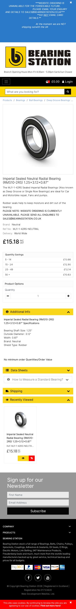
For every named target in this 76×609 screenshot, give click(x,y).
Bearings (20, 100)
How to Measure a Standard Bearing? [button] (37, 379)
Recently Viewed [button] (21, 399)
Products (7, 100)
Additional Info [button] (20, 312)
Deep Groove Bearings (58, 100)
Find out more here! (51, 605)
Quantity (10, 289)
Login (69, 81)
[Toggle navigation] (6, 81)
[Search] (68, 92)
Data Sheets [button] (18, 370)
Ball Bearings (36, 100)
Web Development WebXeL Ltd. (38, 593)
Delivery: (8, 233)
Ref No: (7, 228)
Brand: (6, 224)
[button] (38, 526)
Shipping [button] (16, 391)
